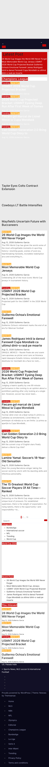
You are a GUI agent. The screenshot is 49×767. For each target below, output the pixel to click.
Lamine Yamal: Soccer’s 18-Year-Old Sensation (24, 459)
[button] (2, 44)
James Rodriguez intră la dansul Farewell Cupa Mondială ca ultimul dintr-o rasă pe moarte (23, 342)
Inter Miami (13, 748)
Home (11, 701)
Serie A (11, 744)
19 (27, 517)
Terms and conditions (18, 763)
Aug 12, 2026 (8, 94)
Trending (6, 83)
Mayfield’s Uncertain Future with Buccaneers (24, 223)
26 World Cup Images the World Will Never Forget (23, 236)
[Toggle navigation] (3, 41)
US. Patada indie (9, 664)
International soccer (15, 530)
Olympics (12, 720)
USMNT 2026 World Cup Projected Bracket (18, 87)
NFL (3, 140)
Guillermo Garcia (21, 94)
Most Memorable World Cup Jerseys (21, 268)
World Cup (15, 83)
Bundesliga (11, 527)
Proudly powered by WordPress (16, 693)
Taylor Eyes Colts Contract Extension (20, 187)
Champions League (17, 729)
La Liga (11, 739)
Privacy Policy (14, 758)
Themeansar (10, 695)
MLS (10, 706)
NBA (10, 711)
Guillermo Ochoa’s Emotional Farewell (21, 316)
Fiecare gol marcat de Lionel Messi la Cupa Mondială (21, 118)
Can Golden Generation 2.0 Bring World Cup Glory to (24, 131)
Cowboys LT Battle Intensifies (9, 151)
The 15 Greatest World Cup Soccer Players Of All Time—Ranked (21, 488)
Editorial (12, 725)
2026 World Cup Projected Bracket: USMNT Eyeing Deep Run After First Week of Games (22, 103)
